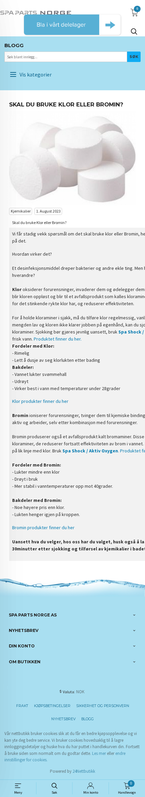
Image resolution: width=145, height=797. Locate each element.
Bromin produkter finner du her (43, 527)
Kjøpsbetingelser (52, 706)
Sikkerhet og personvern (102, 706)
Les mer (99, 753)
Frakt (22, 706)
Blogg (87, 719)
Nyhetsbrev (63, 719)
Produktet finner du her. (58, 339)
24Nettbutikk (83, 771)
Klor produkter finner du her (40, 401)
